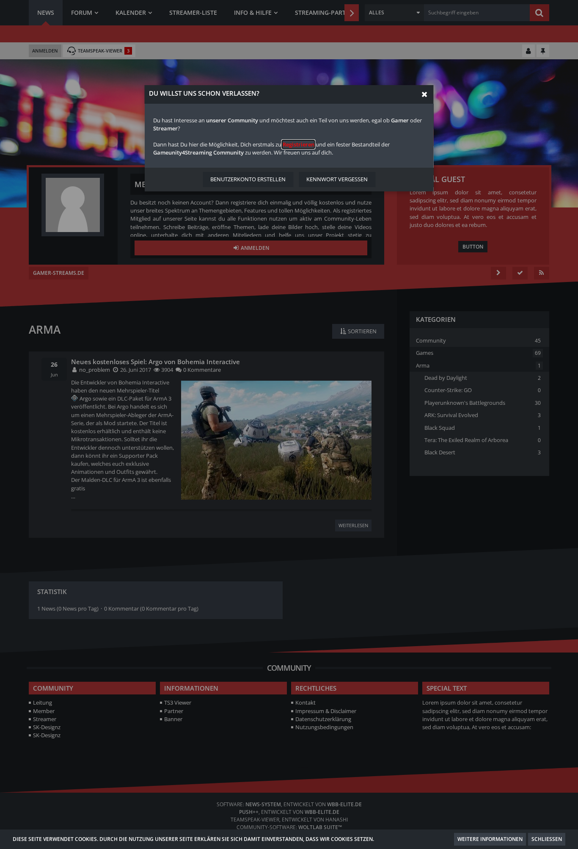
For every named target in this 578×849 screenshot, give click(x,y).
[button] (424, 94)
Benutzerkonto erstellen (248, 179)
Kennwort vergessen (337, 179)
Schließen (546, 839)
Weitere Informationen (490, 839)
